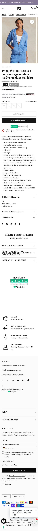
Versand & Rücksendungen (13, 212)
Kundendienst (7, 217)
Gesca (24, 525)
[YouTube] (19, 380)
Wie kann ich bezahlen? (13, 246)
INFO (4, 412)
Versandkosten (5, 87)
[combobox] (4, 448)
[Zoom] (32, 22)
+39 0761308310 (19, 365)
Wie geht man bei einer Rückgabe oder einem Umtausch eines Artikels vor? (17, 253)
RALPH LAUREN (6, 67)
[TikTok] (29, 380)
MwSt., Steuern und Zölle (14, 260)
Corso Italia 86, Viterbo (16, 375)
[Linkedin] (4, 386)
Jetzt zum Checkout (18, 120)
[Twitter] (9, 380)
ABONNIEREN (19, 470)
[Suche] (32, 8)
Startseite (4, 15)
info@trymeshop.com (14, 370)
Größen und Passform (11, 197)
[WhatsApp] (15, 224)
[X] (7, 224)
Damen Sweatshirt (21, 15)
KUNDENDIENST (11, 419)
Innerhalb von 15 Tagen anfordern (22, 329)
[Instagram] (14, 380)
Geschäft (11, 15)
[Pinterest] (11, 224)
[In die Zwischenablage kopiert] (19, 224)
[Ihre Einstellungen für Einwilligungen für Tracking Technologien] (4, 527)
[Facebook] (3, 224)
